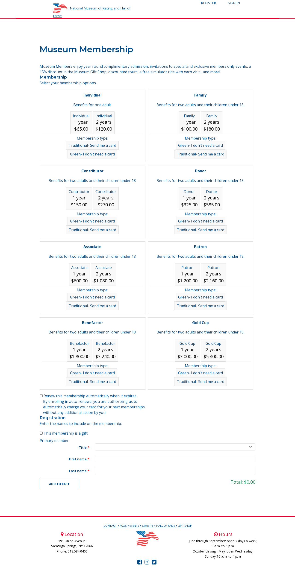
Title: (83, 447)
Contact (110, 526)
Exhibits (147, 526)
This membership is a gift (66, 433)
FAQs (123, 526)
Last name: (78, 471)
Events (134, 526)
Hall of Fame (165, 526)
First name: (78, 459)
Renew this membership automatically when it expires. (90, 395)
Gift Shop (185, 526)
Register (208, 3)
